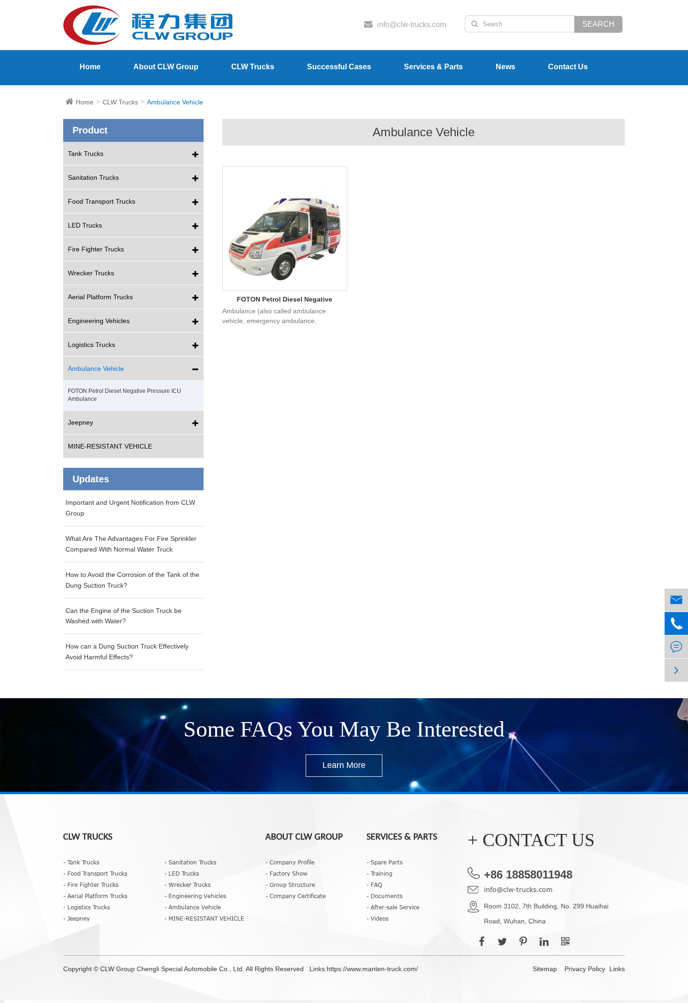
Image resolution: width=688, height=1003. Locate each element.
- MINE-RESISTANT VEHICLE (204, 918)
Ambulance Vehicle (175, 102)
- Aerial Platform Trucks (95, 895)
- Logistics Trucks (86, 907)
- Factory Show (286, 873)
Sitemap (545, 969)
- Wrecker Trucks (187, 884)
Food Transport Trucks (101, 201)
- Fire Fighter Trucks (90, 884)
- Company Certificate (295, 895)
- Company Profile (290, 862)
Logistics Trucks (91, 344)
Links (617, 969)
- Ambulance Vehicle (192, 907)
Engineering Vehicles (99, 320)
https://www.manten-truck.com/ (372, 969)
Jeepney (80, 422)
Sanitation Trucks (93, 177)
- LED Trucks (181, 873)
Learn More (344, 765)
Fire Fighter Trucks (96, 249)
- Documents (384, 895)
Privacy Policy (584, 969)
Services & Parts (433, 67)
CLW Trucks (252, 67)
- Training (379, 873)
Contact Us (568, 67)
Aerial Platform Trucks (100, 297)
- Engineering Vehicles (195, 895)
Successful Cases (339, 67)
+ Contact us (531, 840)
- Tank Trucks (81, 862)
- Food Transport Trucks (95, 873)
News (505, 67)
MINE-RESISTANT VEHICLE (110, 446)
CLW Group (118, 969)
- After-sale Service (392, 907)
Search (598, 24)
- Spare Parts (384, 862)
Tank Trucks (85, 153)
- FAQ (374, 884)
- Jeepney (76, 918)
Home (90, 67)
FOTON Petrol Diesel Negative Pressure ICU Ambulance (284, 299)
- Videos (377, 918)
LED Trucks (85, 225)
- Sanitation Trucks (190, 862)
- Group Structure (290, 884)
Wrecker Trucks (91, 273)
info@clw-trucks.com (518, 889)
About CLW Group (165, 67)
